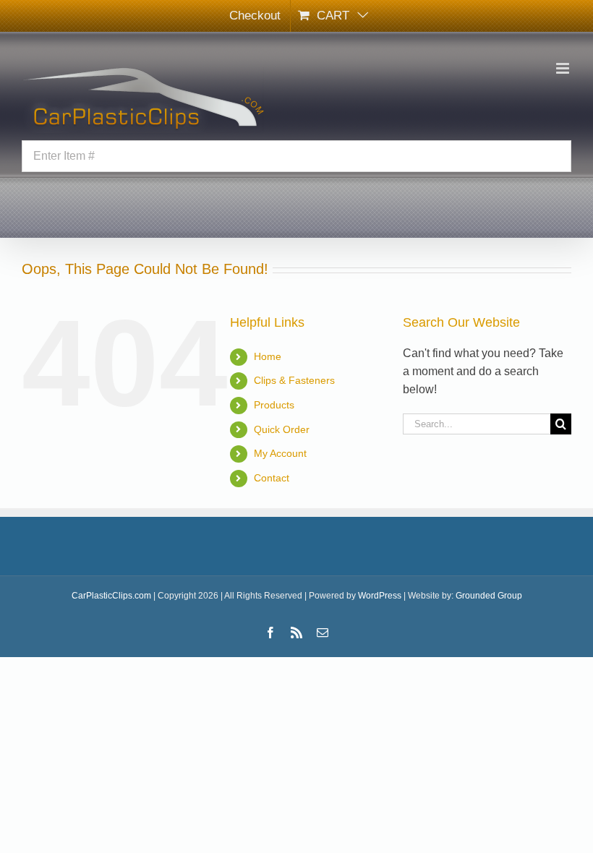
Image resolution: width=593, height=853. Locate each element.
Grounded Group (489, 596)
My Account (280, 453)
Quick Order (282, 429)
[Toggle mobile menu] (563, 68)
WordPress (379, 596)
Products (274, 405)
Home (267, 356)
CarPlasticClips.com (111, 596)
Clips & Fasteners (294, 380)
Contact (271, 478)
